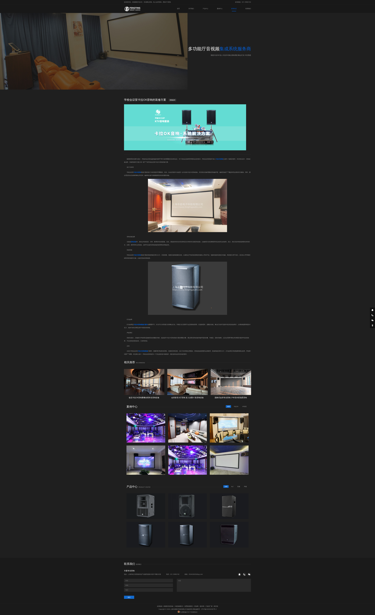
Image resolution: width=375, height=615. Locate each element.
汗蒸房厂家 (209, 606)
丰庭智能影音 (179, 606)
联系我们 (248, 8)
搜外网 (202, 606)
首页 (178, 8)
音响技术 (172, 100)
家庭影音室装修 (168, 606)
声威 (245, 486)
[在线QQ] (372, 310)
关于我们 (191, 8)
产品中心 (205, 8)
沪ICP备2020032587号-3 (209, 609)
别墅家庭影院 (188, 606)
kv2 (232, 486)
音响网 (196, 606)
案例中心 (219, 8)
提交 (129, 597)
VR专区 (244, 406)
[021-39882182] (372, 315)
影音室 (216, 606)
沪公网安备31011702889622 (188, 612)
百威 (238, 486)
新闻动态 (234, 8)
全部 (228, 406)
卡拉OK (236, 406)
